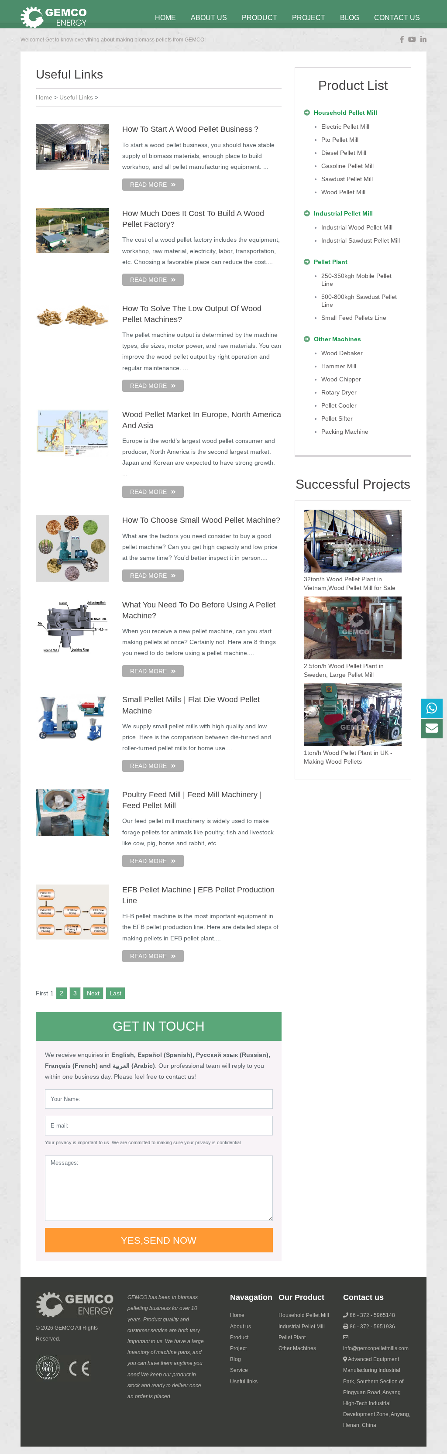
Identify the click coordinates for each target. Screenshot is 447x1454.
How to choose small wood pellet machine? (201, 520)
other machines (337, 339)
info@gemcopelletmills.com (376, 1348)
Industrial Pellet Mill (302, 1327)
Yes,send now (158, 1240)
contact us (397, 17)
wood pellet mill (343, 192)
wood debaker (342, 353)
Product (259, 17)
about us (209, 17)
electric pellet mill (345, 126)
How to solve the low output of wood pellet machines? (191, 314)
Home (165, 17)
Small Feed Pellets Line (353, 317)
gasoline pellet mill (347, 165)
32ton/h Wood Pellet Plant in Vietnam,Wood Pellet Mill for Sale (349, 583)
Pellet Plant (292, 1337)
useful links (76, 97)
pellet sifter (337, 418)
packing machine (344, 431)
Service (239, 1370)
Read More (148, 184)
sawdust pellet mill (347, 178)
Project (238, 1348)
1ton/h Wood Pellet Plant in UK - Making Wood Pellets (348, 757)
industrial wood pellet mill (356, 227)
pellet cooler (339, 405)
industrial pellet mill (343, 213)
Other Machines (297, 1348)
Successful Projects (353, 484)
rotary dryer (339, 392)
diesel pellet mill (343, 152)
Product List (353, 85)
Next (93, 993)
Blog (235, 1359)
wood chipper (341, 379)
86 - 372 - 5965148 (372, 1315)
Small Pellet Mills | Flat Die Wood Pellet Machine (191, 705)
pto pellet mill (339, 139)
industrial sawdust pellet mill (360, 240)
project (308, 17)
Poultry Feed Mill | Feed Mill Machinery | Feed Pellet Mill (192, 800)
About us (240, 1327)
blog (349, 17)
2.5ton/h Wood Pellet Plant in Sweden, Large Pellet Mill (344, 670)
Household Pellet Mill (304, 1315)
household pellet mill (345, 112)
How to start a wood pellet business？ (191, 129)
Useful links (244, 1382)
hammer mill (338, 366)
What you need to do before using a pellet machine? (198, 610)
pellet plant (330, 261)
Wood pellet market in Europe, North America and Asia (201, 420)
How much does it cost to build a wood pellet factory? (193, 219)
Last (115, 993)
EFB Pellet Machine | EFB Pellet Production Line (198, 895)
